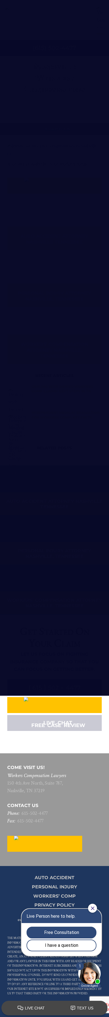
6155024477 (35, 813)
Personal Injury (54, 886)
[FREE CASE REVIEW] (54, 705)
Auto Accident (54, 877)
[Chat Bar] (54, 1008)
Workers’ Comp (54, 896)
